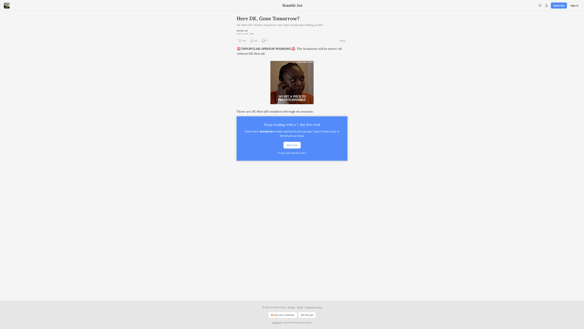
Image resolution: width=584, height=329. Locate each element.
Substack (277, 322)
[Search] (540, 5)
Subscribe (559, 5)
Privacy (291, 307)
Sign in (575, 5)
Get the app (307, 314)
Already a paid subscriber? (292, 153)
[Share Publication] (547, 5)
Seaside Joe (242, 31)
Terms (300, 307)
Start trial (292, 145)
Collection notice (313, 307)
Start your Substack (284, 314)
